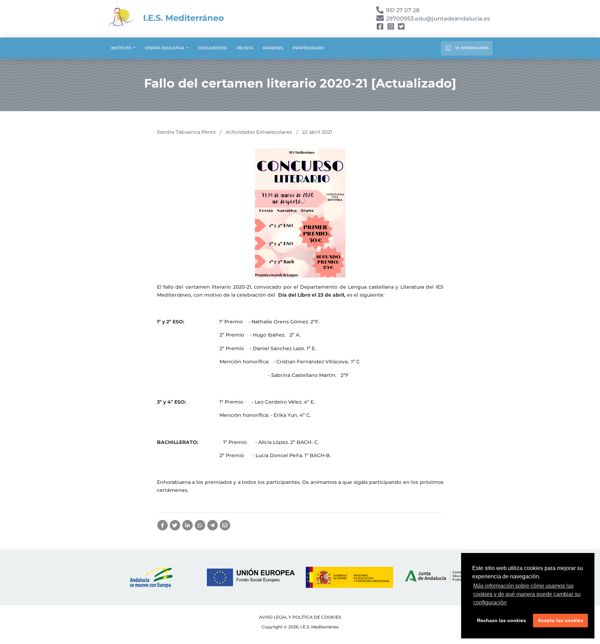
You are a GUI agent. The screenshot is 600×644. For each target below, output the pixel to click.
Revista (245, 48)
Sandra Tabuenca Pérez (186, 132)
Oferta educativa (165, 48)
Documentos (212, 48)
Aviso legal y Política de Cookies (300, 617)
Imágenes (272, 48)
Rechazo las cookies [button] (501, 620)
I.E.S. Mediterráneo (182, 18)
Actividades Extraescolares (259, 132)
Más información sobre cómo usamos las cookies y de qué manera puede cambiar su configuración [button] (527, 594)
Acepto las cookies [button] (560, 620)
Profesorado (308, 48)
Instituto (121, 48)
